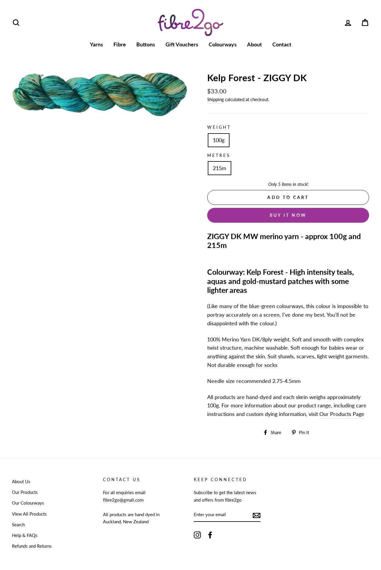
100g (218, 140)
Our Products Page (341, 414)
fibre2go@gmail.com (123, 500)
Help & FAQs (25, 535)
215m (219, 168)
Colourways (223, 44)
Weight (219, 127)
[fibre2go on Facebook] (210, 534)
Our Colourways (28, 502)
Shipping (215, 99)
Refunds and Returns (32, 546)
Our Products (25, 492)
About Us (21, 481)
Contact (281, 44)
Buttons (145, 44)
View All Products (29, 513)
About (254, 44)
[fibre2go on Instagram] (197, 534)
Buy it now (288, 215)
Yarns (96, 44)
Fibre (119, 44)
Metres (218, 155)
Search (18, 524)
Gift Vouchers (181, 44)
